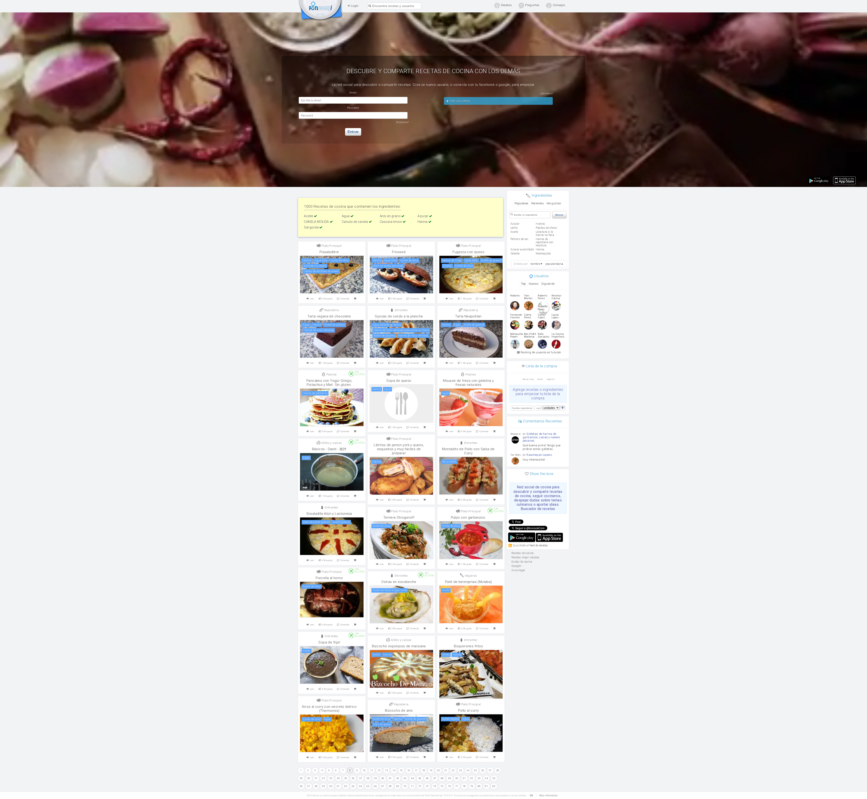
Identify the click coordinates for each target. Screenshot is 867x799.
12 (379, 770)
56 (301, 786)
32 (323, 778)
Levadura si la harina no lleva (545, 233)
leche (513, 227)
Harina (422, 222)
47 (434, 778)
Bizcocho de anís (399, 710)
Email (540, 379)
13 (386, 770)
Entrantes (401, 310)
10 (364, 770)
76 (449, 786)
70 (404, 786)
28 (497, 770)
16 (408, 770)
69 (397, 786)
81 (486, 786)
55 (493, 778)
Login (354, 5)
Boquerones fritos (468, 646)
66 (375, 786)
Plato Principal (331, 245)
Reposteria (331, 310)
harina (540, 249)
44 (412, 778)
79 (471, 786)
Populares (522, 203)
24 (467, 770)
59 (323, 786)
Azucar (423, 216)
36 (353, 778)
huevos (540, 223)
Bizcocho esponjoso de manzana (399, 646)
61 (338, 786)
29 (301, 778)
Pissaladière (329, 252)
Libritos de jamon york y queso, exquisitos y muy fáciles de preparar (399, 449)
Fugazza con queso (468, 252)
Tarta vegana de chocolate (329, 316)
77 (456, 786)
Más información (548, 795)
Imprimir (551, 379)
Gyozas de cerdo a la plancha (399, 316)
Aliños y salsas (331, 443)
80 (479, 786)
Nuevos (533, 283)
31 (316, 778)
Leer (312, 299)
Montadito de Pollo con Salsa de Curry (468, 451)
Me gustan (554, 203)
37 (360, 778)
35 (345, 778)
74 (434, 786)
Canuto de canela (355, 222)
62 (345, 786)
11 (371, 770)
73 (427, 786)
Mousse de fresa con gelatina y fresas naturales (468, 383)
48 (441, 778)
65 (367, 786)
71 (412, 786)
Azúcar (514, 223)
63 (353, 786)
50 (456, 778)
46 (427, 778)
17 (416, 770)
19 (430, 770)
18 (423, 770)
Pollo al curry (468, 710)
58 (316, 786)
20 (438, 770)
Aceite (309, 216)
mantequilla (543, 253)
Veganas (470, 575)
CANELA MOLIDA (317, 222)
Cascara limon (391, 222)
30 (308, 778)
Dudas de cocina (521, 561)
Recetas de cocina (320, 11)
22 (453, 770)
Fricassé (399, 252)
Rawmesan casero (539, 455)
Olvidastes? (402, 122)
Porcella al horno (329, 578)
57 (308, 786)
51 (464, 778)
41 (390, 778)
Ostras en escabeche (398, 582)
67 (382, 786)
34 (338, 778)
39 (375, 778)
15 (401, 770)
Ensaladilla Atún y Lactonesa (329, 514)
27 (490, 770)
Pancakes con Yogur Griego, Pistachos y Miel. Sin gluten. (329, 383)
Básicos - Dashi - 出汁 (329, 449)
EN (323, 14)
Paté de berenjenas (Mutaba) (468, 582)
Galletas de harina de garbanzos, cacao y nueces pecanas (541, 437)
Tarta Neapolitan (468, 316)
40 (382, 778)
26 (482, 770)
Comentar (345, 299)
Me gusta (327, 299)
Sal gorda (311, 227)
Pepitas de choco (546, 227)
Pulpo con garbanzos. (468, 517)
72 (419, 786)
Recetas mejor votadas (525, 557)
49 (449, 778)
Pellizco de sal (519, 239)
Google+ (516, 566)
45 (419, 778)
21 (445, 770)
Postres (331, 374)
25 (475, 770)
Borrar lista (528, 379)
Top (523, 283)
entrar (353, 132)
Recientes (537, 203)
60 (330, 786)
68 (390, 786)
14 (393, 770)
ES (318, 14)
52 (471, 778)
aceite (514, 231)
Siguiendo (548, 283)
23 (460, 770)
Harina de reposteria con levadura (544, 242)
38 (367, 778)
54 (486, 778)
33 (330, 778)
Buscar (559, 215)
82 (493, 786)
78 (464, 786)
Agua (346, 216)
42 (397, 778)
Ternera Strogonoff (398, 517)
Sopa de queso (398, 381)
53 (479, 778)
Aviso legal (518, 570)
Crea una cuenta (459, 100)
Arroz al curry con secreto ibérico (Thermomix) (329, 709)
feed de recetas (538, 545)
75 (441, 786)
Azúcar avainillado (522, 249)
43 (404, 778)
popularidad (553, 264)
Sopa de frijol (329, 642)
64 (360, 786)
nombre (535, 264)
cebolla (515, 253)
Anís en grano (390, 216)
